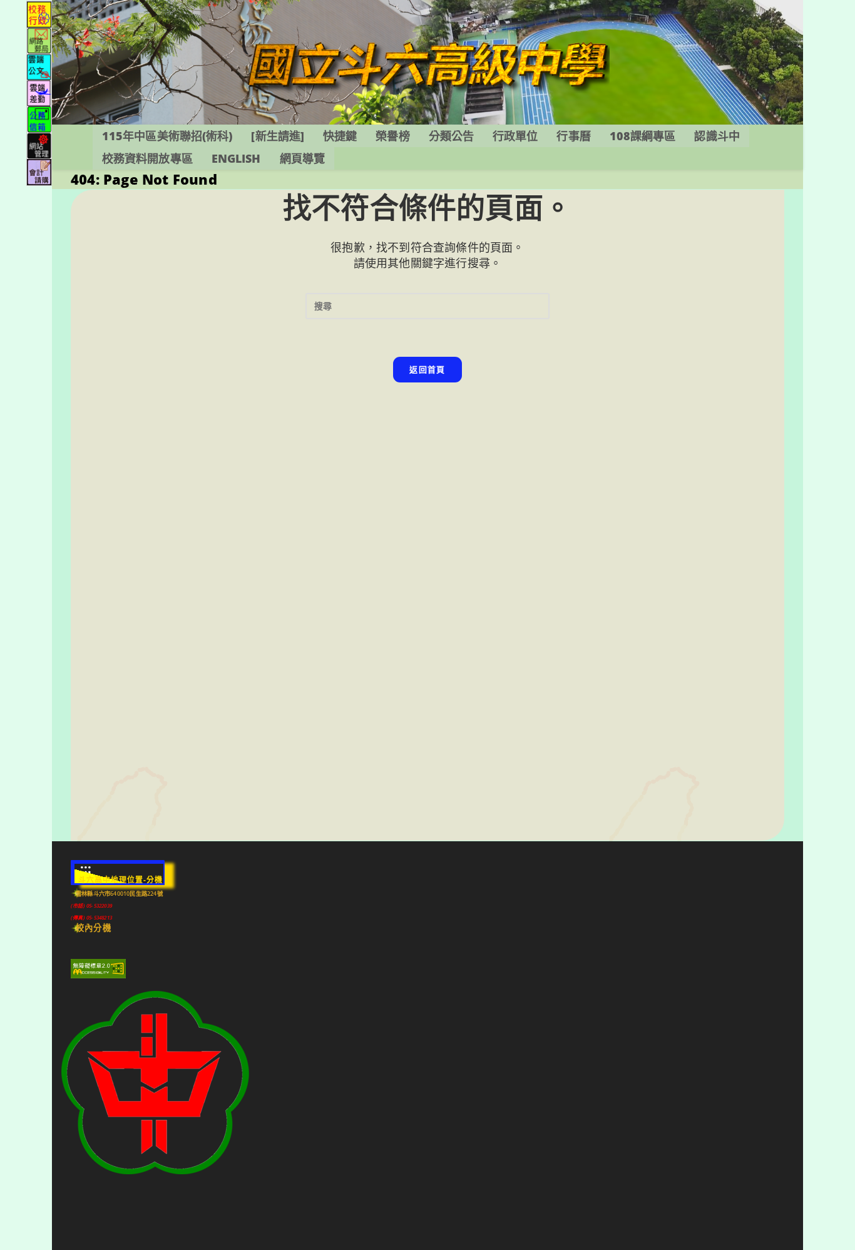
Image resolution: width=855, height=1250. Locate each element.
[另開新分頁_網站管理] (39, 144)
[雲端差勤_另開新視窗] (39, 92)
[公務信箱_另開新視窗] (39, 118)
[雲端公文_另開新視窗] (39, 66)
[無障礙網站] (98, 968)
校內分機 (93, 927)
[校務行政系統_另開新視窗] (39, 13)
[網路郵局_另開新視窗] (39, 39)
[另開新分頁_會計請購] (39, 171)
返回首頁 (427, 369)
